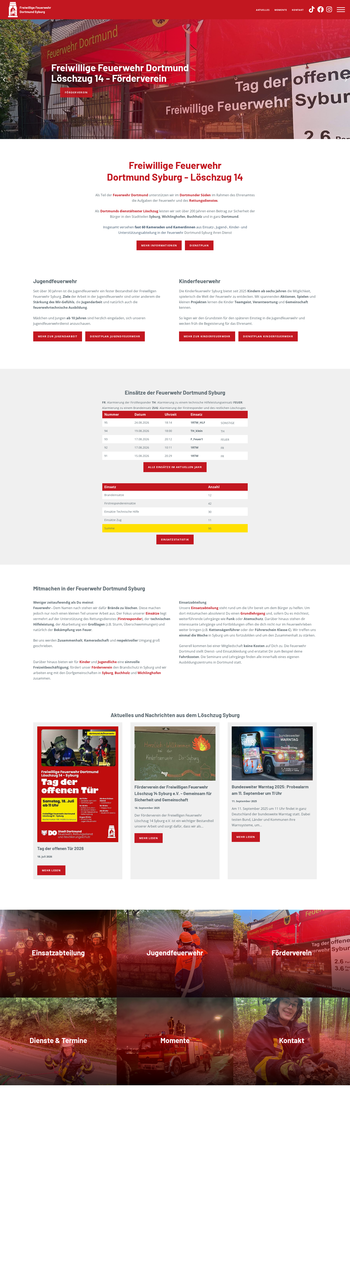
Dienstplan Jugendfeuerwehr (115, 336)
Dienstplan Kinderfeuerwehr (268, 336)
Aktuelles (263, 9)
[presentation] (4, 78)
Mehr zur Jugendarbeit (57, 336)
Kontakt (298, 9)
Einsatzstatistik (175, 539)
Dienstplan (199, 245)
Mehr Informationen (159, 245)
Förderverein (66, 92)
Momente (280, 9)
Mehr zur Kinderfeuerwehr (207, 336)
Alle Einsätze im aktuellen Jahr (175, 467)
